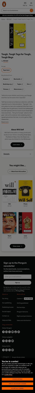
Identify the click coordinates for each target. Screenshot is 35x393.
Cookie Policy (8, 374)
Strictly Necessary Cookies (17, 383)
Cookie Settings (17, 379)
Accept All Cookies (17, 388)
